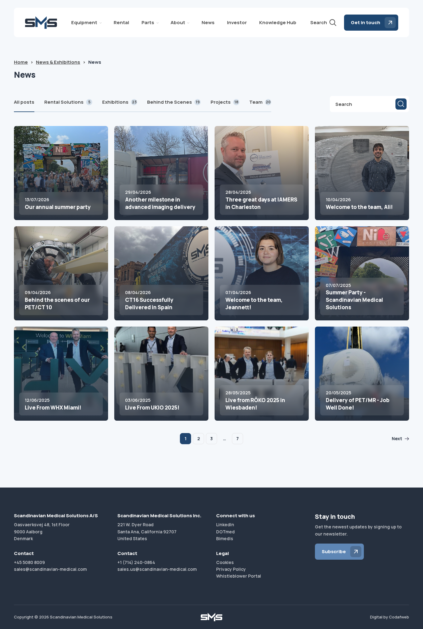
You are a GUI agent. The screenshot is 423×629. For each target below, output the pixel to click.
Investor (237, 22)
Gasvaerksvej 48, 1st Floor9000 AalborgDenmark (42, 531)
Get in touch (365, 22)
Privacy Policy (231, 569)
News (208, 22)
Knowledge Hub (277, 22)
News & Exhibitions (58, 62)
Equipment (84, 22)
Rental (121, 22)
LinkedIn (225, 524)
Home (21, 62)
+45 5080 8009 (29, 562)
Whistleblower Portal (238, 576)
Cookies (225, 562)
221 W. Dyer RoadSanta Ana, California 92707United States (147, 531)
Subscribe (334, 551)
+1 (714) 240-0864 (136, 562)
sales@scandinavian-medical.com (50, 569)
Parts (148, 22)
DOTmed (225, 532)
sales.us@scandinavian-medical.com (157, 569)
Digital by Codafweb (389, 617)
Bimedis (224, 538)
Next (397, 438)
